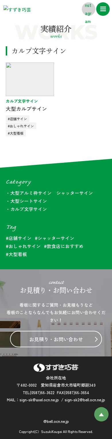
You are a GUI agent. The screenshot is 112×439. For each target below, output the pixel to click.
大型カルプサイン (26, 108)
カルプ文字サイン (22, 101)
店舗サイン (20, 238)
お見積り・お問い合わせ (56, 339)
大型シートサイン (28, 201)
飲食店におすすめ (65, 246)
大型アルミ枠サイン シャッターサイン (51, 193)
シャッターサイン (56, 238)
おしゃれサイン (25, 246)
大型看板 (18, 254)
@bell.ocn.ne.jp (56, 421)
